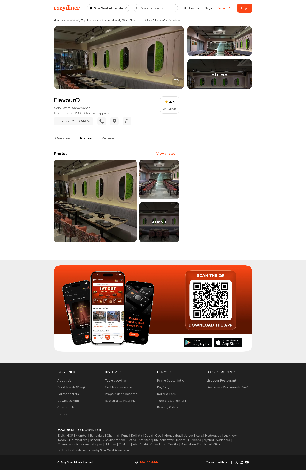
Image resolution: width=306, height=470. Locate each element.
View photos (165, 153)
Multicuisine (63, 113)
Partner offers (68, 394)
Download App (68, 401)
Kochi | (63, 440)
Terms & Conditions (172, 401)
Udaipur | (111, 444)
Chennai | (114, 435)
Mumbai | (82, 435)
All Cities (214, 444)
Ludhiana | (195, 440)
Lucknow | (231, 435)
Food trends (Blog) (71, 387)
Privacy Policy (167, 407)
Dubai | (149, 435)
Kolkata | (137, 435)
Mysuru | (209, 440)
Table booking (115, 380)
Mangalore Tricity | (194, 444)
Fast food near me (118, 387)
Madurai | (125, 444)
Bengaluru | (98, 435)
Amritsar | (145, 440)
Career (62, 414)
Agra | (200, 435)
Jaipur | (189, 435)
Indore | (181, 440)
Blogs (208, 8)
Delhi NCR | (66, 435)
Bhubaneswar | (164, 440)
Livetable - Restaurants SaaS (227, 387)
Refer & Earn (166, 394)
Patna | (133, 440)
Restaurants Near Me (120, 401)
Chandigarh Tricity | (165, 444)
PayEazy (163, 387)
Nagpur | (97, 444)
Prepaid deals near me (121, 394)
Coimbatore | (79, 440)
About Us (64, 380)
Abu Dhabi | (141, 444)
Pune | (125, 435)
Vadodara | (224, 440)
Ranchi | (95, 440)
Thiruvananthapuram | (74, 444)
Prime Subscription (171, 380)
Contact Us (191, 8)
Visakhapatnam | (114, 440)
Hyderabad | (214, 435)
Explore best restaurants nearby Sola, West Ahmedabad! (94, 450)
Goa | (159, 435)
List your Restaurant (221, 380)
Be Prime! (223, 8)
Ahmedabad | (173, 435)
